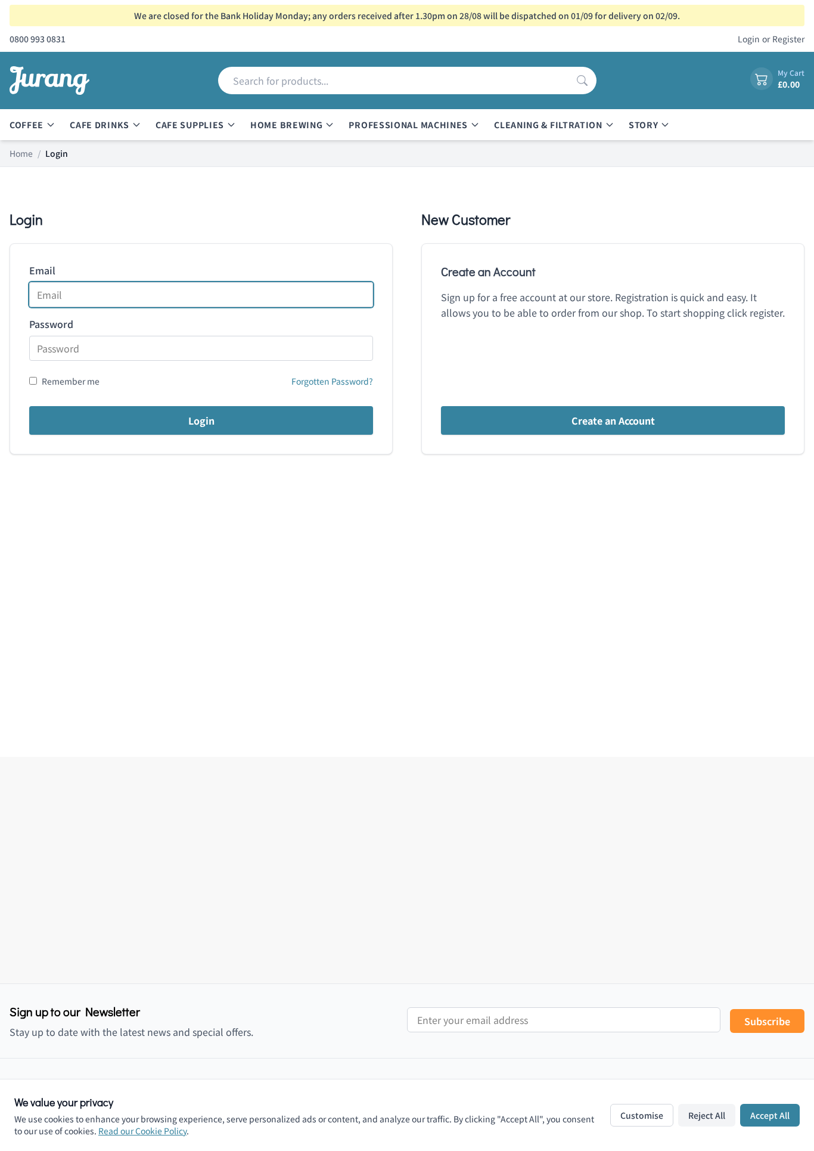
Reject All (706, 1115)
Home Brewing (286, 125)
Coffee (27, 125)
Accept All (770, 1115)
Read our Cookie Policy (142, 1131)
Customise (641, 1115)
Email (42, 270)
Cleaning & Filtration (548, 125)
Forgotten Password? (332, 381)
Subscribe (767, 1021)
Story (643, 125)
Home (21, 153)
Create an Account (613, 420)
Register (788, 39)
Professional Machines (408, 125)
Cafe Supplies (190, 125)
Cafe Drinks (99, 125)
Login (749, 39)
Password (51, 324)
